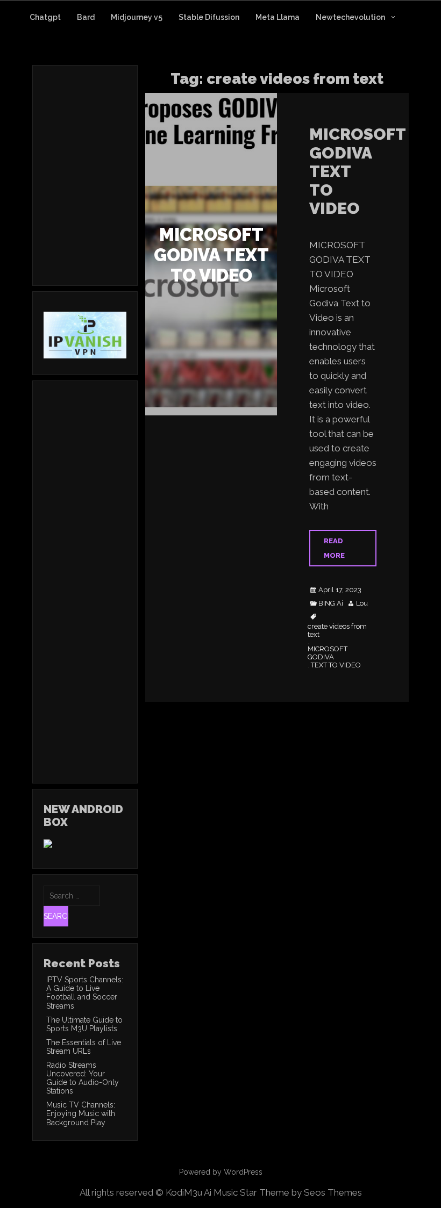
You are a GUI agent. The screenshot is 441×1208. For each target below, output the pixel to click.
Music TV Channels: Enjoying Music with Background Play (80, 1113)
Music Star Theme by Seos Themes (288, 1192)
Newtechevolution (350, 17)
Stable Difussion (209, 17)
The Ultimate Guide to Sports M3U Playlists (84, 1024)
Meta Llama (277, 17)
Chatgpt (45, 17)
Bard (86, 17)
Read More (334, 548)
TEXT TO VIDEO (336, 665)
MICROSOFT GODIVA (327, 653)
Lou (362, 603)
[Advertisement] (134, 189)
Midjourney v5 (136, 17)
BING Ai (330, 603)
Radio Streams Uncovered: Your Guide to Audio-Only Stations (82, 1078)
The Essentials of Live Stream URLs (83, 1046)
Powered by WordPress (220, 1172)
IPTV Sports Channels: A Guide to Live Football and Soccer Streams (84, 992)
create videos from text (337, 630)
